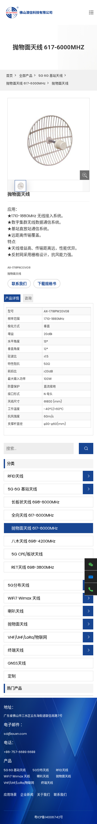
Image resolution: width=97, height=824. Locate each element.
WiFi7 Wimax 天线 (24, 598)
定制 (12, 676)
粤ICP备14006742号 (48, 817)
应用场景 (10, 794)
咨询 (28, 298)
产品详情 (12, 298)
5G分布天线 (18, 585)
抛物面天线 (60, 83)
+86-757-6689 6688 (19, 752)
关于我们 (43, 794)
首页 (9, 75)
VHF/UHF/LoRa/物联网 (27, 637)
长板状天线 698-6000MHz (35, 502)
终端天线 (16, 650)
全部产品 (25, 75)
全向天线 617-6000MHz (32, 515)
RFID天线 (15, 476)
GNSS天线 (17, 663)
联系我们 (19, 283)
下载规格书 (47, 283)
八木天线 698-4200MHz (33, 541)
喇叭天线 (16, 611)
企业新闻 (26, 794)
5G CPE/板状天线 (27, 554)
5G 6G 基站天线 (51, 75)
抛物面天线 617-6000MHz (26, 83)
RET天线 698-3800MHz (32, 567)
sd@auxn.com (15, 734)
